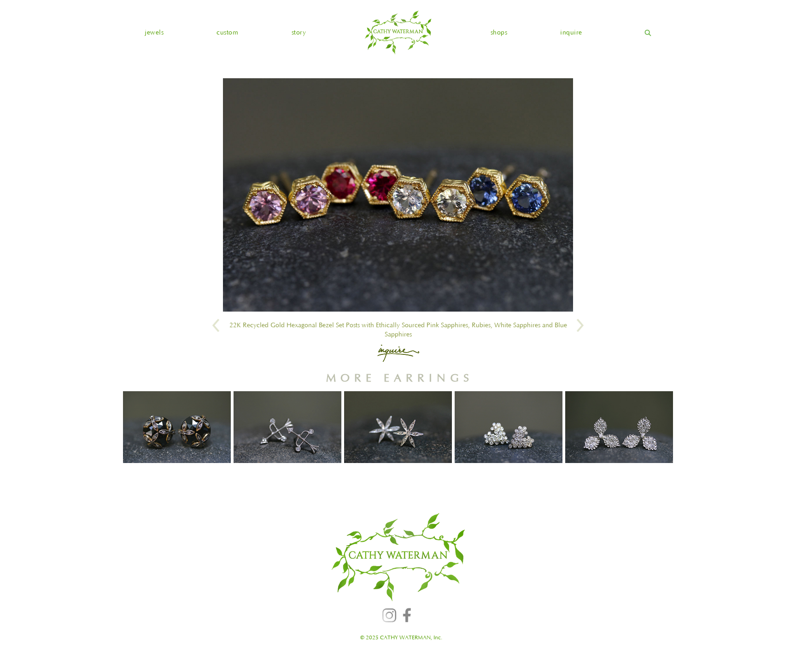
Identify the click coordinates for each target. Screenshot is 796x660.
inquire (571, 32)
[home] (398, 32)
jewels (154, 32)
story (299, 32)
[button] (154, 32)
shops (499, 32)
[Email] (398, 353)
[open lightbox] (398, 195)
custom (227, 32)
